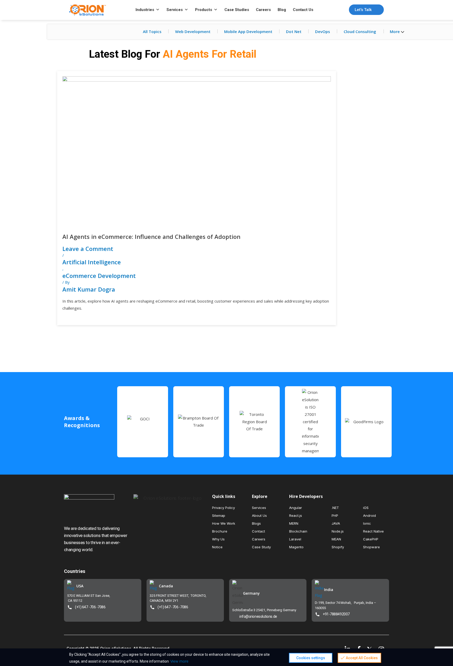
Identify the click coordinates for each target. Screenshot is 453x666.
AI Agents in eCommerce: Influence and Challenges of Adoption (151, 236)
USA (79, 585)
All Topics (152, 31)
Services (174, 9)
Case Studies (236, 9)
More (395, 31)
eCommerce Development (99, 276)
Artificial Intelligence (91, 262)
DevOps (322, 31)
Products (203, 9)
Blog (282, 9)
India (328, 589)
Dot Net (293, 31)
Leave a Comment (87, 249)
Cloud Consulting (360, 31)
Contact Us (303, 9)
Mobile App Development (248, 31)
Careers (263, 9)
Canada (166, 585)
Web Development (193, 31)
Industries (145, 9)
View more (179, 661)
